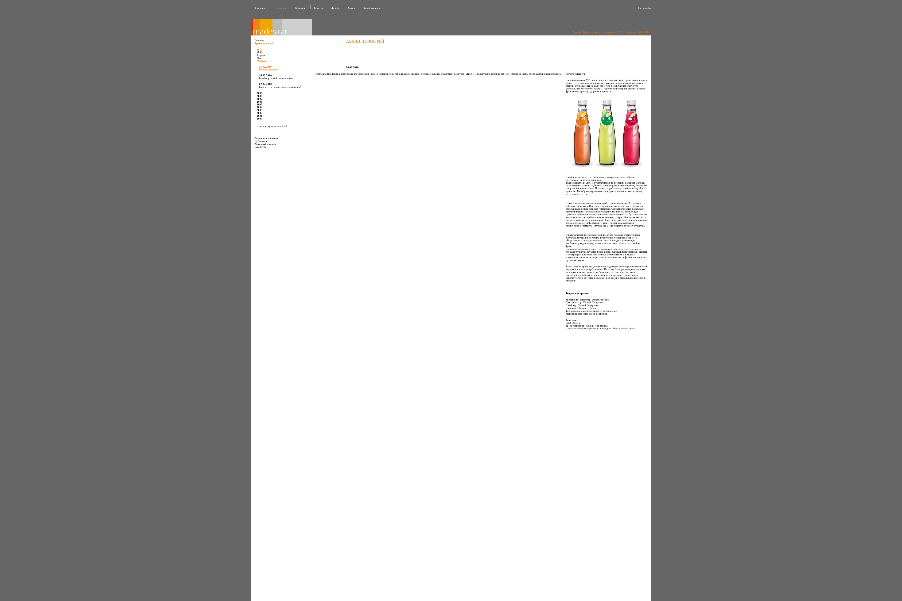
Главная (576, 32)
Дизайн (335, 8)
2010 (622, 32)
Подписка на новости (266, 138)
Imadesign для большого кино (276, 77)
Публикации (280, 8)
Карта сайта (644, 8)
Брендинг (300, 8)
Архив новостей (608, 32)
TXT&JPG (260, 146)
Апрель (261, 55)
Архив (351, 8)
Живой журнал (371, 8)
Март (260, 58)
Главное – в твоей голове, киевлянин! (280, 85)
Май (259, 52)
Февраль (632, 32)
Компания (259, 8)
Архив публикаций (265, 144)
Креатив (318, 8)
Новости (259, 40)
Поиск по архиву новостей (272, 126)
